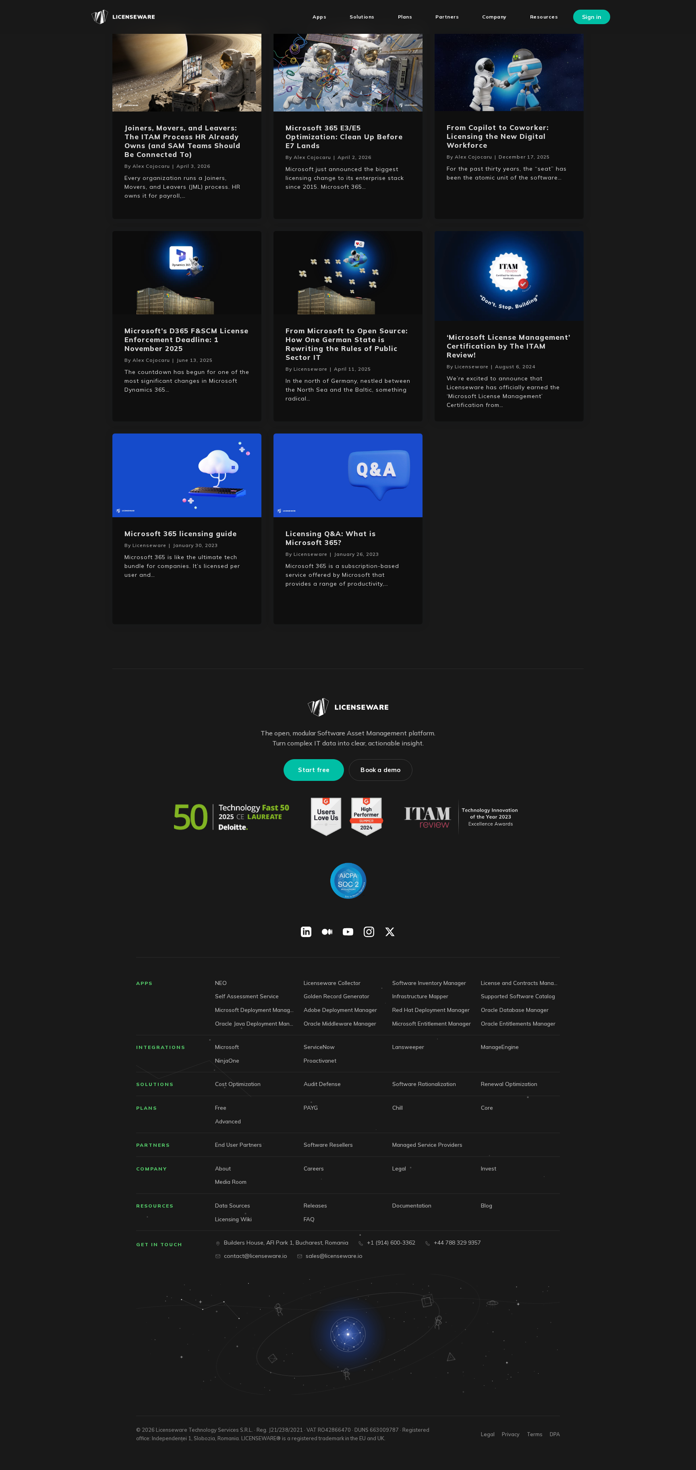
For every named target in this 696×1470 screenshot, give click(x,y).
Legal (399, 1168)
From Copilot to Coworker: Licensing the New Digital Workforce (498, 136)
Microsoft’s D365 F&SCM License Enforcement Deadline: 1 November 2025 (186, 339)
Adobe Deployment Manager (340, 1009)
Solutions (155, 1084)
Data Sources (232, 1205)
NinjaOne (227, 1060)
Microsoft (227, 1046)
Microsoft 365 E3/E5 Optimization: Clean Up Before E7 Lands (344, 137)
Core (487, 1107)
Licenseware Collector (332, 982)
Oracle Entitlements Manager (518, 1023)
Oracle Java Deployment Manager (254, 1023)
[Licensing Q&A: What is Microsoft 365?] (348, 474)
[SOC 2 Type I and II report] (348, 880)
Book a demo (380, 770)
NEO (221, 982)
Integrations (160, 1047)
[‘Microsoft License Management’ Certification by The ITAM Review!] (509, 275)
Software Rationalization (424, 1083)
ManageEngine (500, 1046)
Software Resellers (328, 1144)
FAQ (309, 1219)
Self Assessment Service (247, 996)
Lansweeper (408, 1046)
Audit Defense (322, 1083)
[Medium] (327, 932)
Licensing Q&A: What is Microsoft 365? (331, 538)
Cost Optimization (238, 1083)
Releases (315, 1205)
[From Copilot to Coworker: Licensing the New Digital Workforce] (509, 68)
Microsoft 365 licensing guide (180, 533)
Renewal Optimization (509, 1083)
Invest (488, 1168)
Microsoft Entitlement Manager (431, 1023)
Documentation (411, 1205)
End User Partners (238, 1144)
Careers (314, 1168)
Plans (146, 1108)
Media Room (230, 1181)
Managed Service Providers (427, 1144)
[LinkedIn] (306, 932)
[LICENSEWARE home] (348, 707)
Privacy (511, 1434)
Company (151, 1169)
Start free (313, 770)
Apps (144, 983)
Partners (153, 1145)
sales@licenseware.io (334, 1255)
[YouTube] (348, 932)
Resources (155, 1206)
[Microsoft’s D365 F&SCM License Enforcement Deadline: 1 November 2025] (186, 271)
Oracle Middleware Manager (340, 1023)
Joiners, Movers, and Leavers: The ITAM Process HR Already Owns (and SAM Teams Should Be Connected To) (182, 141)
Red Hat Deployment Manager (431, 1009)
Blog (486, 1205)
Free (220, 1107)
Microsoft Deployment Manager (254, 1009)
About (223, 1168)
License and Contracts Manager (520, 982)
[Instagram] (369, 932)
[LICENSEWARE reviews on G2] (346, 817)
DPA (555, 1434)
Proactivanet (320, 1060)
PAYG (311, 1107)
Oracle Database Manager (515, 1009)
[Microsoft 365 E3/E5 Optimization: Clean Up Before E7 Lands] (348, 69)
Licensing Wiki (233, 1219)
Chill (397, 1107)
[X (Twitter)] (390, 932)
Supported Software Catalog (518, 996)
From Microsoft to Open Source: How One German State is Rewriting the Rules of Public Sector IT (347, 343)
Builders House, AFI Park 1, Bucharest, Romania (286, 1242)
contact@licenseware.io (255, 1255)
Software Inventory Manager (429, 982)
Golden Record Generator (336, 996)
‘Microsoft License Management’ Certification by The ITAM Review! (508, 346)
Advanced (228, 1121)
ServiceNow (319, 1046)
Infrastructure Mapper (420, 996)
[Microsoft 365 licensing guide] (186, 474)
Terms (535, 1434)
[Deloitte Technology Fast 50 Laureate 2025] (232, 817)
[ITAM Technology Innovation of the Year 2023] (463, 817)
